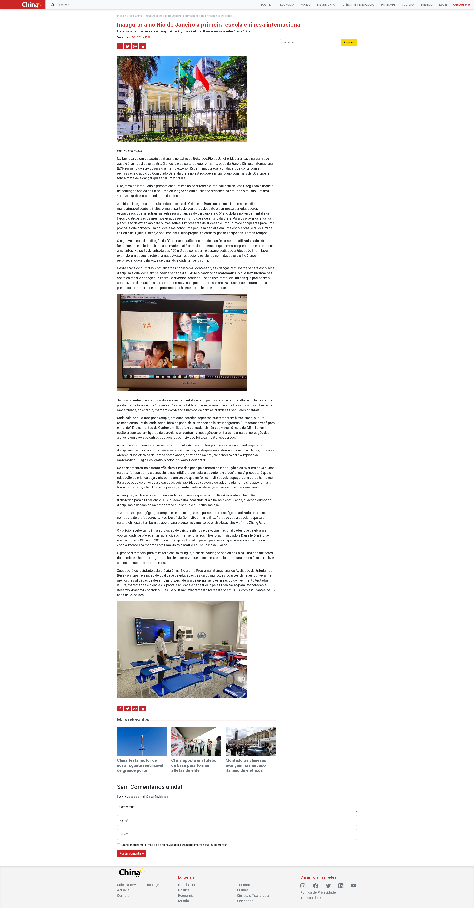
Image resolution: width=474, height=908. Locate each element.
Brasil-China (326, 4)
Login (443, 4)
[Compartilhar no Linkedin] (142, 46)
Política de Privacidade (318, 892)
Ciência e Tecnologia (358, 4)
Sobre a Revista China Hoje (138, 885)
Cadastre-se (462, 4)
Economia (287, 4)
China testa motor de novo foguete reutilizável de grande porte (140, 765)
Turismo (426, 4)
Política (267, 4)
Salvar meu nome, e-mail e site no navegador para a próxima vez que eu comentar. (174, 845)
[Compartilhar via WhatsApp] (135, 46)
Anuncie (123, 890)
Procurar (349, 42)
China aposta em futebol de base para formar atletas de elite (194, 765)
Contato (123, 895)
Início (120, 16)
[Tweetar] (127, 46)
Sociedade (387, 4)
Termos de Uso (312, 898)
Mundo (306, 4)
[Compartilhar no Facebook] (120, 46)
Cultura (408, 4)
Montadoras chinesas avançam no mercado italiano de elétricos (246, 765)
